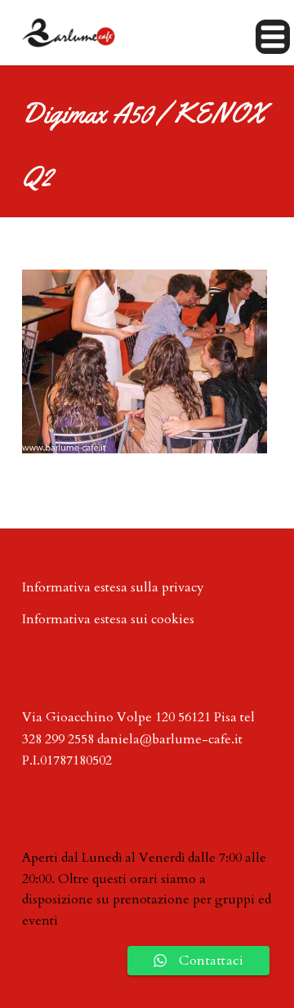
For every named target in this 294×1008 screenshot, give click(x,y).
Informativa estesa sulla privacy (113, 587)
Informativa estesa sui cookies (108, 619)
